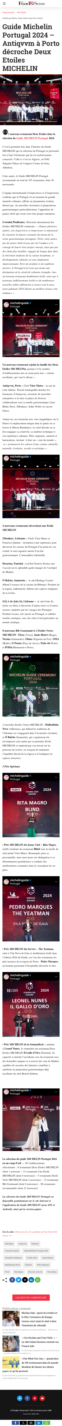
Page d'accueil (8, 12)
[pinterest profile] (34, 1398)
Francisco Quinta (12, 1251)
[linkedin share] (31, 1280)
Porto (7, 1272)
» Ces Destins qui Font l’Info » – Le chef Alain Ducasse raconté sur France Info (40, 1342)
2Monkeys (9, 1243)
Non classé (21, 12)
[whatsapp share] (38, 1280)
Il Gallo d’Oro (32, 1258)
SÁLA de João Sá (35, 1272)
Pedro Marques (43, 1265)
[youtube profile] (42, 1398)
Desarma (35, 1243)
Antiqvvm (22, 1243)
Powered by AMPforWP (31, 1414)
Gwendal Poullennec (13, 1258)
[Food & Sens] (31, 2)
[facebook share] (12, 1280)
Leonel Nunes (47, 1258)
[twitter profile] (19, 1398)
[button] (15, 1423)
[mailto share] (25, 1280)
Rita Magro (18, 1272)
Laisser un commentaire (31, 1297)
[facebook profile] (27, 1398)
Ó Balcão (28, 1265)
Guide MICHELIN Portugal (32, 138)
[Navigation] (3, 3)
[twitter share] (18, 1280)
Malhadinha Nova (12, 1265)
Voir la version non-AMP (41, 1410)
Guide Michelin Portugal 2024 (36, 1251)
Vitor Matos (52, 1272)
